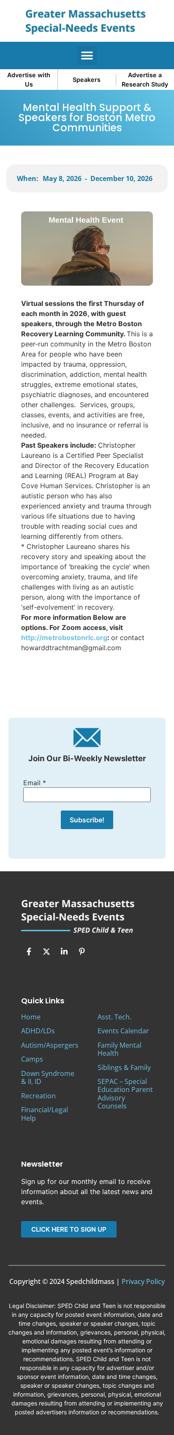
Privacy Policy (143, 1281)
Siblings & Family (124, 1067)
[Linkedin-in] (64, 951)
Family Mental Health (119, 1049)
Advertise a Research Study (145, 79)
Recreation (38, 1095)
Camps (32, 1059)
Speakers (87, 79)
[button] (87, 55)
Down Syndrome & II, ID (47, 1077)
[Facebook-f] (28, 951)
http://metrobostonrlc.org (64, 637)
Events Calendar (123, 1030)
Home (31, 1017)
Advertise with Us (28, 79)
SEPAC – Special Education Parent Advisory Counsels (125, 1094)
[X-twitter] (46, 951)
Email (34, 782)
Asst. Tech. (114, 1017)
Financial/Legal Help (44, 1113)
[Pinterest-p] (82, 951)
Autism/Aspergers (50, 1045)
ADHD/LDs (38, 1030)
